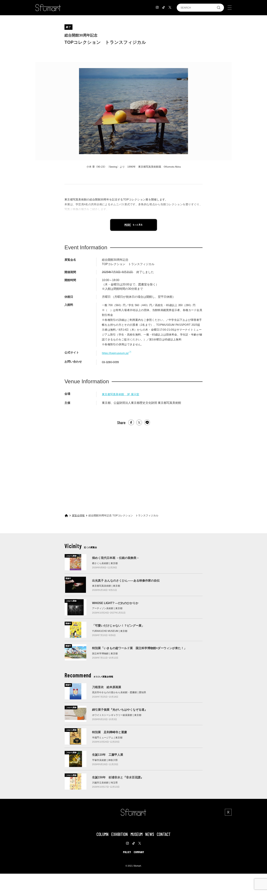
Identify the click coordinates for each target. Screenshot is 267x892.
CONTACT (164, 834)
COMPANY (139, 852)
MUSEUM (137, 834)
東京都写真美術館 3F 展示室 (120, 394)
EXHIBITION (119, 834)
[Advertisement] (133, 466)
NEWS (149, 834)
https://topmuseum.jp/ (115, 353)
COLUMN (102, 834)
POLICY (127, 852)
